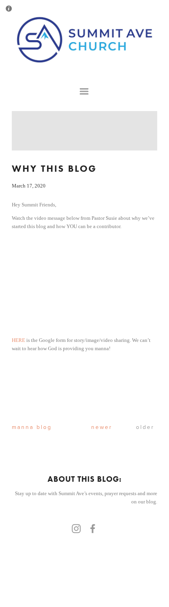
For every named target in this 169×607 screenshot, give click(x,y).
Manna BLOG (22, 427)
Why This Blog (54, 168)
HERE (18, 340)
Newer (96, 427)
